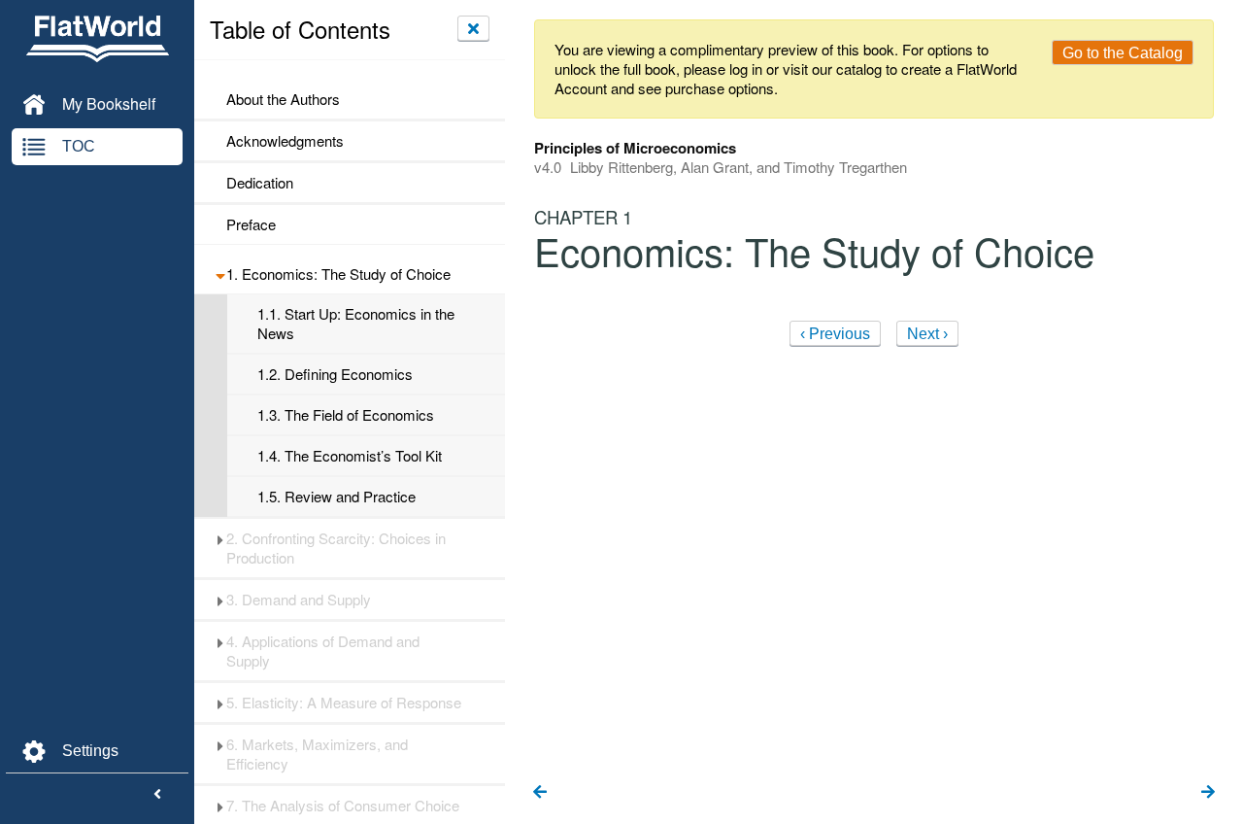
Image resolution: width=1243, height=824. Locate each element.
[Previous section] (540, 792)
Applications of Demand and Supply (323, 651)
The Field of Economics (345, 415)
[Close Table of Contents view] (473, 28)
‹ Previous (835, 334)
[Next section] (1208, 792)
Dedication (259, 182)
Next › (927, 334)
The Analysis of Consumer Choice (342, 805)
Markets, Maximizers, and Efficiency (317, 754)
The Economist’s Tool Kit (349, 455)
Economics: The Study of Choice (338, 274)
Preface (251, 224)
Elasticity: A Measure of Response (343, 702)
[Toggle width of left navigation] (157, 794)
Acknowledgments (285, 141)
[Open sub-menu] (220, 274)
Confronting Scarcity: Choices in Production (336, 548)
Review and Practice (336, 496)
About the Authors (283, 99)
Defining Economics (335, 374)
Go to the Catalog (1122, 53)
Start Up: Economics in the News (355, 323)
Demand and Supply (298, 599)
